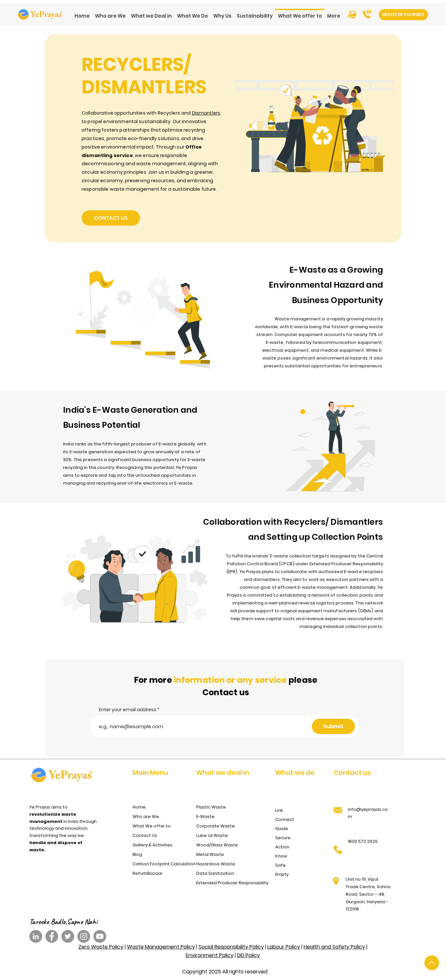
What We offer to (152, 826)
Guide (281, 828)
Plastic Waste (211, 807)
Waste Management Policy (161, 947)
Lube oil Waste (212, 835)
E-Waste (205, 816)
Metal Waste (210, 854)
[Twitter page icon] (67, 936)
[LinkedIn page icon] (35, 936)
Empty (282, 874)
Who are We (146, 816)
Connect (284, 819)
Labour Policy (283, 947)
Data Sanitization (215, 873)
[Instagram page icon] (83, 936)
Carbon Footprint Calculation (162, 864)
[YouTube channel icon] (99, 936)
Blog (137, 854)
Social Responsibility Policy (231, 947)
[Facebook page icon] (51, 936)
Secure (283, 838)
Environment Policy (209, 955)
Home (139, 807)
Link (279, 810)
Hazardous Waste (215, 864)
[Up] (431, 962)
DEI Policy (248, 955)
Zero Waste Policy (100, 947)
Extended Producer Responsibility (230, 883)
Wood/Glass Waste (217, 845)
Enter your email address (127, 709)
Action (282, 847)
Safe (280, 865)
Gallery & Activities (152, 845)
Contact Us (145, 835)
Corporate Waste (215, 826)
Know (281, 856)
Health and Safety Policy (334, 947)
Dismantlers (206, 113)
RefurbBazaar (148, 873)
